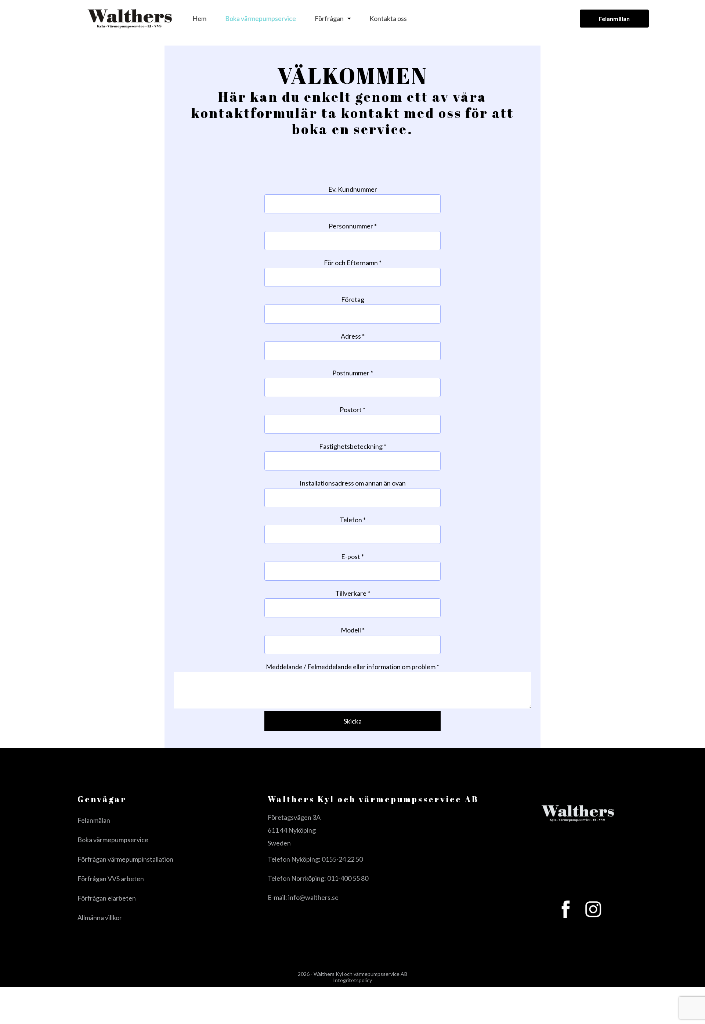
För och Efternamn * (353, 263)
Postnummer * (352, 373)
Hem (199, 18)
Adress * (353, 336)
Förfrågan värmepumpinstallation (125, 859)
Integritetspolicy (352, 980)
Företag (352, 299)
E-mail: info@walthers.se (303, 897)
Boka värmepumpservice (260, 18)
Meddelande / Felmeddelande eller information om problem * (352, 667)
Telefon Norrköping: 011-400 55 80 (318, 878)
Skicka (353, 721)
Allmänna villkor (99, 917)
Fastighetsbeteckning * (352, 446)
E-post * (352, 556)
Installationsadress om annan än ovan (353, 483)
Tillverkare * (352, 593)
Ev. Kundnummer (352, 189)
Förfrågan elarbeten (106, 898)
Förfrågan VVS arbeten (110, 879)
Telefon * (353, 520)
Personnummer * (353, 226)
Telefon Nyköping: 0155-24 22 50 (315, 859)
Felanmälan (614, 18)
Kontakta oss (388, 18)
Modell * (353, 630)
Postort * (352, 409)
